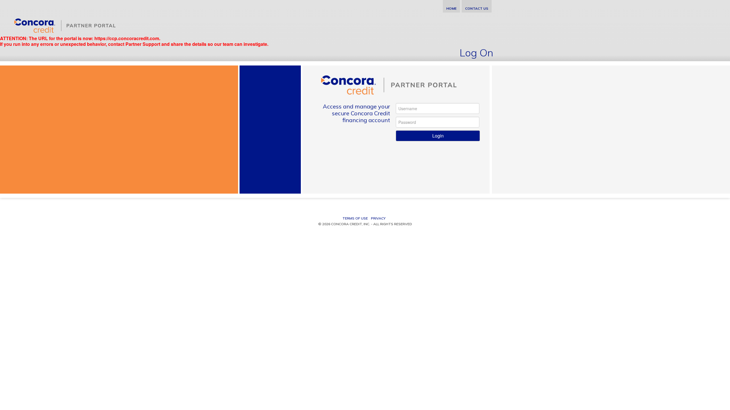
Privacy (378, 218)
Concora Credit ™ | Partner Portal (71, 24)
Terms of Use (355, 218)
